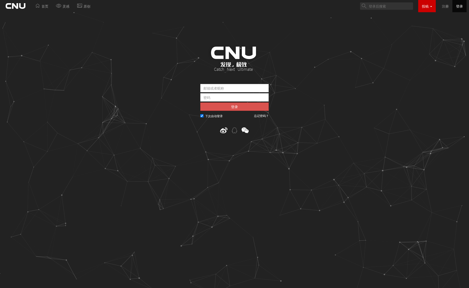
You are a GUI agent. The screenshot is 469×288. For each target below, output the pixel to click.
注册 (445, 6)
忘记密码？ (261, 115)
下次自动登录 (214, 116)
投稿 (426, 6)
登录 (459, 6)
